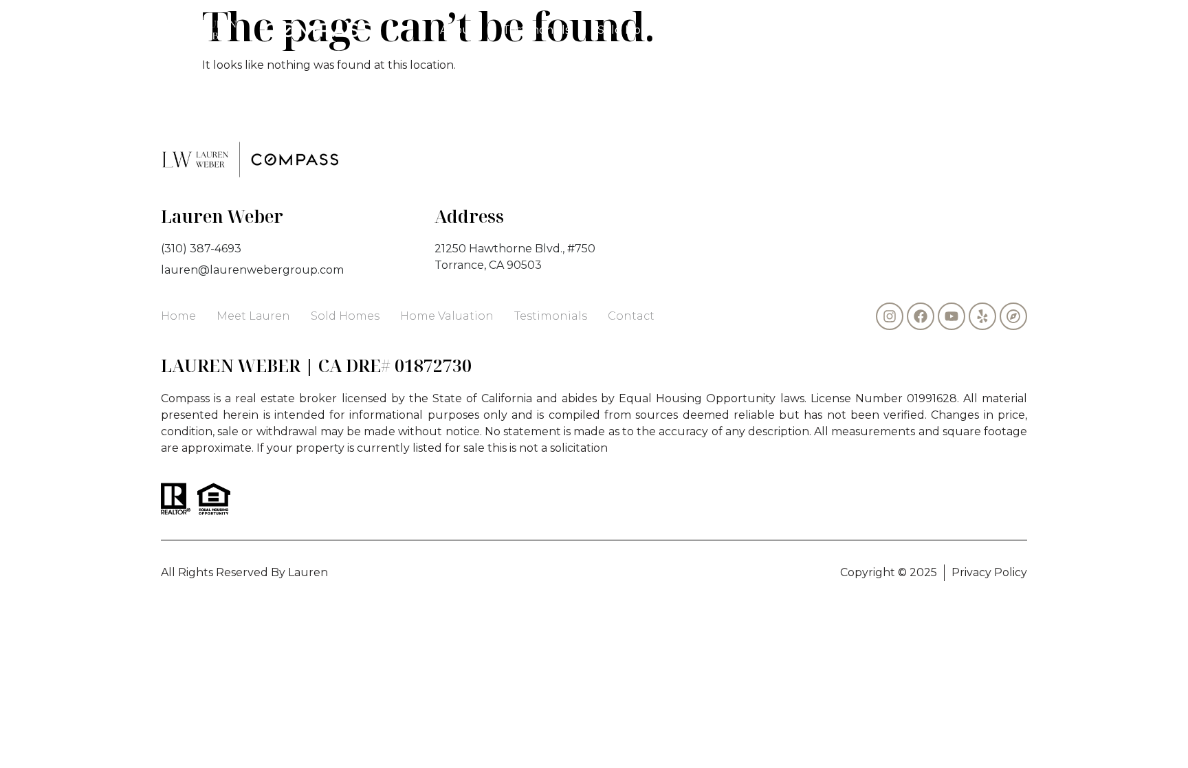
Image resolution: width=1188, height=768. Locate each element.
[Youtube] (951, 316)
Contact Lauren (729, 29)
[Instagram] (889, 316)
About (457, 29)
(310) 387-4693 (840, 29)
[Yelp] (982, 316)
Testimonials (536, 29)
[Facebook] (920, 316)
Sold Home (628, 29)
